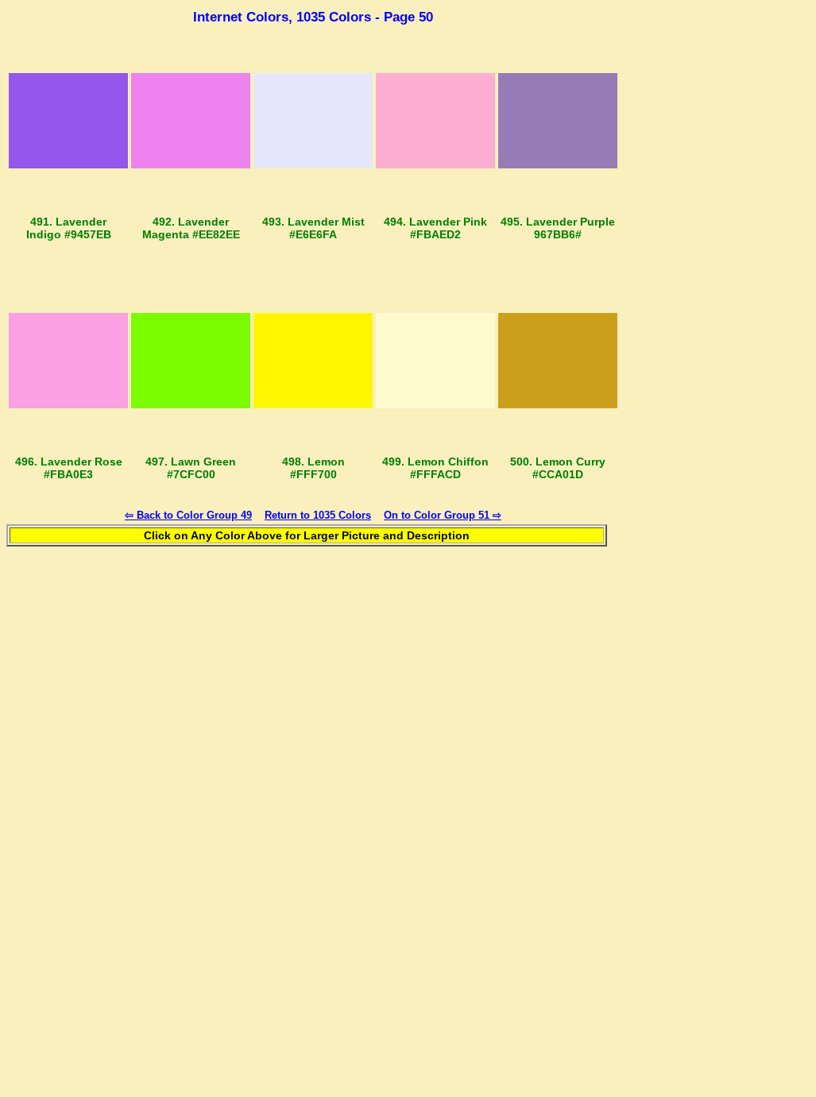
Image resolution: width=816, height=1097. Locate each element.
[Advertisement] (717, 267)
